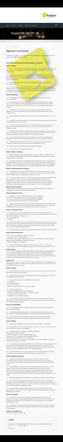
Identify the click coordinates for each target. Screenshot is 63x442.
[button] (4, 34)
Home (7, 46)
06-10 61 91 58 (15, 425)
